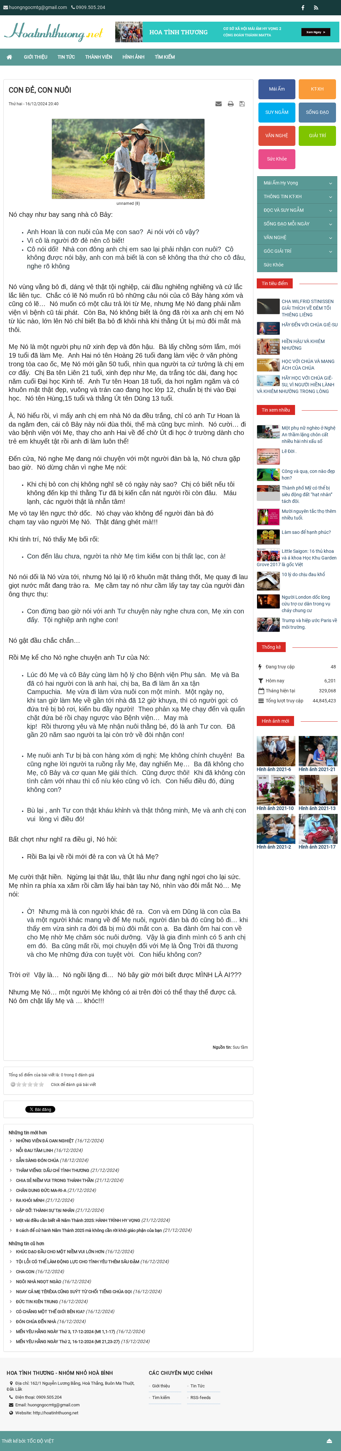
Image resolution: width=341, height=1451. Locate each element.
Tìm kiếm (161, 1397)
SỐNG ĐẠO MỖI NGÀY (286, 223)
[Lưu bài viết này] (242, 103)
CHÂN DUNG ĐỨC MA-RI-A (41, 1190)
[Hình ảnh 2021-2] (276, 829)
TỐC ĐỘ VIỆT (40, 1441)
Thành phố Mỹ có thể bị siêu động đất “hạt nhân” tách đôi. (307, 494)
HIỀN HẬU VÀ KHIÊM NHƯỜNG (303, 345)
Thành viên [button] (98, 57)
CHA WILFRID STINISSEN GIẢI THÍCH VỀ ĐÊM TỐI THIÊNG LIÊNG (308, 308)
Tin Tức (197, 1385)
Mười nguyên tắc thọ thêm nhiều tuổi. (309, 515)
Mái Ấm (277, 89)
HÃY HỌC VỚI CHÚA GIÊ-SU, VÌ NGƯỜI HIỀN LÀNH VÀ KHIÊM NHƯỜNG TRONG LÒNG (295, 384)
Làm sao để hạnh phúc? (306, 532)
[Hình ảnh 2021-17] (318, 829)
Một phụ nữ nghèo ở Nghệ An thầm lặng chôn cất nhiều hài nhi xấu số (308, 434)
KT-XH (317, 89)
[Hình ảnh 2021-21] (318, 751)
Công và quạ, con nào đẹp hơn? (308, 475)
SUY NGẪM (276, 112)
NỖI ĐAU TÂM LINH (34, 1150)
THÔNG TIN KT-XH (283, 196)
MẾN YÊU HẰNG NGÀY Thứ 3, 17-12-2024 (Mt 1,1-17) (65, 1331)
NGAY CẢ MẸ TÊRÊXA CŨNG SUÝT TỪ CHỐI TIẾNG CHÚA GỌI (74, 1291)
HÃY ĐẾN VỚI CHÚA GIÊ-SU (310, 324)
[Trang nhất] (10, 57)
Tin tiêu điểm (275, 283)
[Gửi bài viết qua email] (219, 103)
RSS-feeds (200, 1397)
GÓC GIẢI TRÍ (277, 251)
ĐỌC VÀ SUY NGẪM (284, 210)
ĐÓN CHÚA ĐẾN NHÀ (36, 1321)
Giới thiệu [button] (35, 57)
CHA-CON (25, 1271)
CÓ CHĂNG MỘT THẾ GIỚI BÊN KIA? (50, 1311)
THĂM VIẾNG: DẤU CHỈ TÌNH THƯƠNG (52, 1170)
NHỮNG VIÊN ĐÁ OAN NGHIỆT (45, 1140)
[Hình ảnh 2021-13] (318, 790)
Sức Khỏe (277, 159)
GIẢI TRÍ (317, 135)
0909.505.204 (90, 7)
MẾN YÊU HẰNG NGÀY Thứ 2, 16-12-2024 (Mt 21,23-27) (68, 1341)
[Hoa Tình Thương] (53, 31)
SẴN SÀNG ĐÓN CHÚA (37, 1160)
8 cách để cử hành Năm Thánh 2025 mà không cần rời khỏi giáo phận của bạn (89, 1230)
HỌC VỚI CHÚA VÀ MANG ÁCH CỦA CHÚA (308, 365)
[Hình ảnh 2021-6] (276, 751)
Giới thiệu (161, 1385)
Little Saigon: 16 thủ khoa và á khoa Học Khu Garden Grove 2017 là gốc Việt (297, 557)
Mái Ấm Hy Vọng (281, 182)
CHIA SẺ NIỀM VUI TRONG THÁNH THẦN (55, 1180)
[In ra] (231, 103)
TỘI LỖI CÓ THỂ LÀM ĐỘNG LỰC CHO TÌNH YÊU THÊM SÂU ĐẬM (77, 1261)
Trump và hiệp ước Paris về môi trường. (309, 624)
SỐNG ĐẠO (317, 112)
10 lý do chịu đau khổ (303, 574)
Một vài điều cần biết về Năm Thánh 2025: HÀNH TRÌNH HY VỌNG (78, 1220)
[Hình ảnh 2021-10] (276, 790)
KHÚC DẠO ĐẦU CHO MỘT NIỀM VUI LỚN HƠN (60, 1251)
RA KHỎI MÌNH (30, 1200)
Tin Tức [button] (66, 57)
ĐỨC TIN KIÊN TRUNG (37, 1301)
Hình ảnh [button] (134, 57)
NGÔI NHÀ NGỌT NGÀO (38, 1281)
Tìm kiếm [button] (165, 57)
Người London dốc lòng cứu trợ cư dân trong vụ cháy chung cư (306, 603)
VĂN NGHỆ (276, 135)
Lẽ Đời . (289, 451)
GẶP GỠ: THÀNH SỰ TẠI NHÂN (45, 1210)
